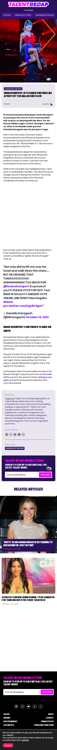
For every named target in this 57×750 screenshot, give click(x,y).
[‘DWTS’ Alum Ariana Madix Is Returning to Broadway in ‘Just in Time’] (28, 524)
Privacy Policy (47, 721)
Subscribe (45, 474)
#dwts (8, 302)
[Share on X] (10, 434)
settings (25, 740)
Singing (6, 718)
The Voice (7, 15)
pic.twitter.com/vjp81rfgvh (23, 306)
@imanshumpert (16, 286)
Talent (6, 714)
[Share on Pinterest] (15, 434)
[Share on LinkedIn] (19, 434)
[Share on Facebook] (6, 434)
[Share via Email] (23, 434)
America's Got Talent (23, 15)
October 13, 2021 (37, 317)
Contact (50, 718)
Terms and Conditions (44, 725)
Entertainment (10, 721)
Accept (8, 745)
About (51, 714)
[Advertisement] (28, 637)
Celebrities (8, 725)
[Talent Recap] (28, 4)
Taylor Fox (10, 398)
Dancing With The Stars (45, 15)
